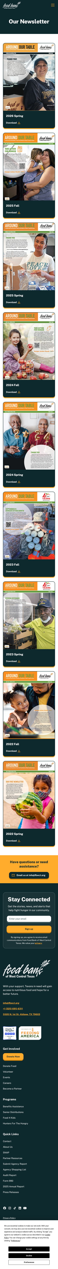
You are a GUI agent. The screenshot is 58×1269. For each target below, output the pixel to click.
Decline (29, 1256)
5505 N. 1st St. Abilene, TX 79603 (21, 1014)
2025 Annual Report (13, 1186)
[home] (12, 5)
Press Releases (11, 1192)
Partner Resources (12, 1158)
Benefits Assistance (13, 1106)
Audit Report (9, 1175)
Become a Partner (12, 1088)
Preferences (29, 1262)
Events (6, 1077)
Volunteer (8, 1071)
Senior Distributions (13, 1112)
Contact (7, 1141)
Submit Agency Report (15, 1164)
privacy (38, 943)
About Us (8, 1147)
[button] (52, 5)
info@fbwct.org (11, 1003)
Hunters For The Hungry (15, 1123)
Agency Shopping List (14, 1169)
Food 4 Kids (9, 1117)
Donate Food (9, 1066)
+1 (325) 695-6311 (13, 1008)
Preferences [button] (15, 1241)
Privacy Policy (9, 1218)
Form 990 (8, 1181)
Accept (29, 1249)
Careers (7, 1083)
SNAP (6, 1152)
